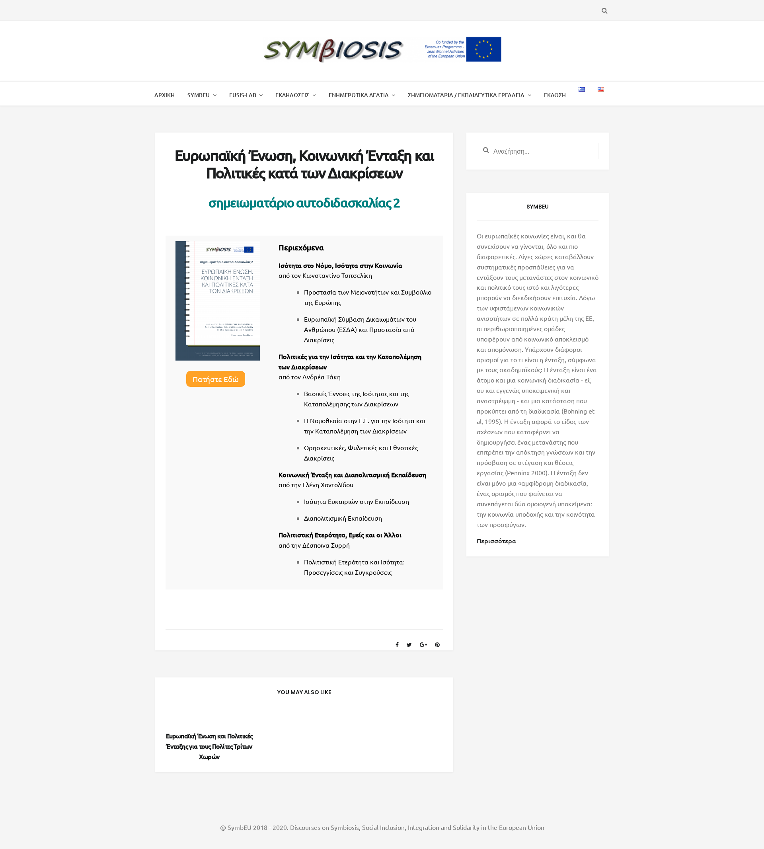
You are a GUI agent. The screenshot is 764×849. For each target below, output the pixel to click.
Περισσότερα (496, 540)
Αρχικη (164, 95)
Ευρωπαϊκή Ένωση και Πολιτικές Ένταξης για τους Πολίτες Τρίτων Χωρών (209, 746)
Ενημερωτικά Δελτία (359, 95)
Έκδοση (555, 95)
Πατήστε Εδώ (216, 379)
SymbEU (198, 95)
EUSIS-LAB (242, 95)
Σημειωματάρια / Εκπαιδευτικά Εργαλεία (466, 95)
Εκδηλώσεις (292, 95)
